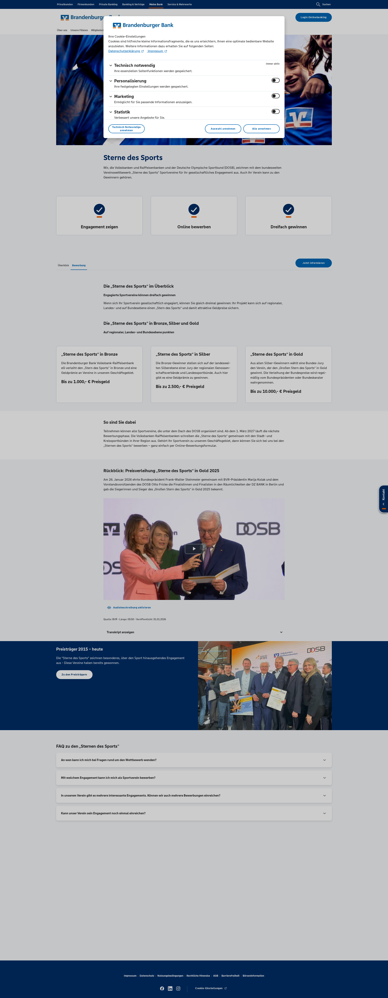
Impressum (155, 51)
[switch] (276, 80)
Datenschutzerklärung (124, 51)
